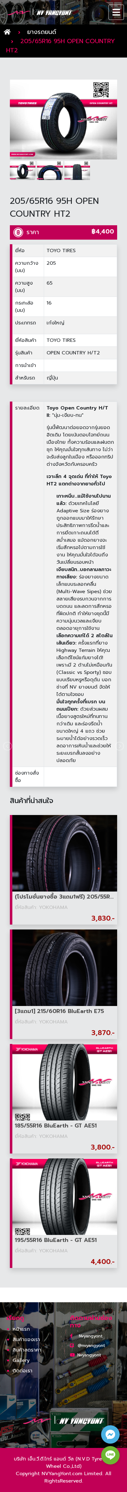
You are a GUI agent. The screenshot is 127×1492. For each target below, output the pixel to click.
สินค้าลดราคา (27, 1350)
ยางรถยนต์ (41, 31)
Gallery (21, 1360)
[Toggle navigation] (116, 12)
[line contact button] (110, 1455)
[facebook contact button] (110, 1434)
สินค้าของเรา (26, 1339)
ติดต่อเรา (22, 1370)
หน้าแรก (21, 1329)
